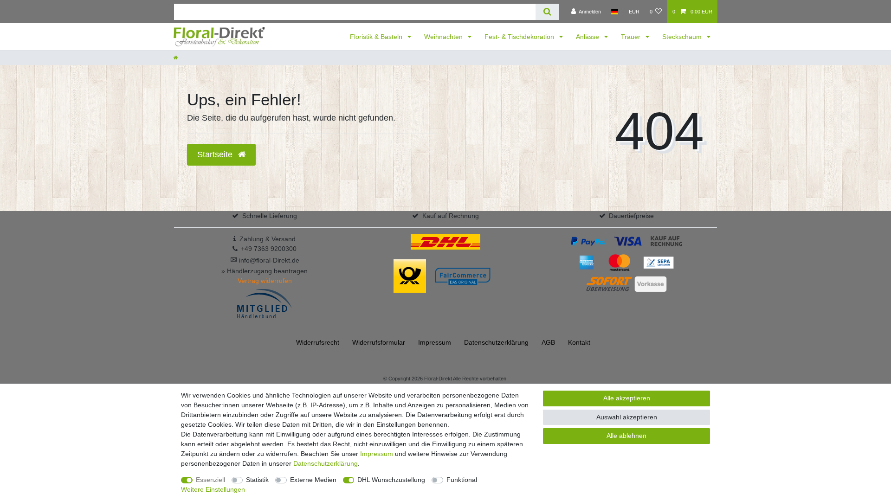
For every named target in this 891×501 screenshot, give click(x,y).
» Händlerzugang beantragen (264, 271)
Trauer (631, 36)
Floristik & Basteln (377, 36)
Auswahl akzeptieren (626, 417)
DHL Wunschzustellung (391, 479)
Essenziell (210, 479)
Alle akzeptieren (626, 398)
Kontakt (579, 342)
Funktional (461, 479)
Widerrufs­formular (378, 342)
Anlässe (588, 36)
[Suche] (547, 12)
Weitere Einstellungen (213, 489)
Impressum (434, 342)
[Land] (614, 11)
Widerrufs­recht (317, 342)
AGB (548, 342)
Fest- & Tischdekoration (520, 36)
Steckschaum (683, 36)
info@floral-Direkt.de (264, 260)
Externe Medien (313, 479)
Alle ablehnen (626, 435)
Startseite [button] (216, 154)
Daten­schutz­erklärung (496, 342)
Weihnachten (444, 36)
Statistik (257, 479)
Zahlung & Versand (267, 239)
